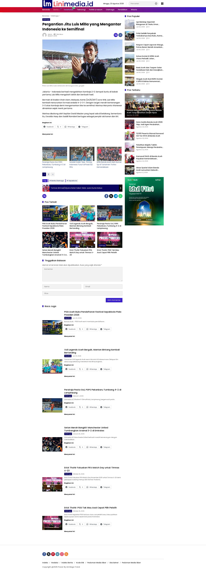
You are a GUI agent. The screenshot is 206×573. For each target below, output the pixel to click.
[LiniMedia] (67, 3)
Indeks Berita (67, 562)
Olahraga (46, 19)
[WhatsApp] (120, 196)
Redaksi (54, 562)
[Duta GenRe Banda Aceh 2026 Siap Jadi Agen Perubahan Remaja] (129, 124)
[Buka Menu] (162, 3)
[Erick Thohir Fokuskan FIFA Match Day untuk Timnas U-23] (82, 240)
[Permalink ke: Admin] (45, 35)
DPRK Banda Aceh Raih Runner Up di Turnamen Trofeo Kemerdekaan (109, 164)
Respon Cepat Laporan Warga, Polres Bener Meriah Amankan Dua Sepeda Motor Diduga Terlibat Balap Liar (149, 46)
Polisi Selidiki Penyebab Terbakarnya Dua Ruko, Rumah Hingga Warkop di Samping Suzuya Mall (149, 34)
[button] (156, 3)
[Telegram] (116, 196)
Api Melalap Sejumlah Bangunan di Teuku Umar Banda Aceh (147, 23)
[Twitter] (111, 196)
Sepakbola (73, 181)
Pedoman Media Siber (96, 562)
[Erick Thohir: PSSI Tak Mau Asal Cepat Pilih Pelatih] (109, 240)
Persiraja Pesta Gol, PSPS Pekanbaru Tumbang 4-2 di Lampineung (53, 164)
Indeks (45, 562)
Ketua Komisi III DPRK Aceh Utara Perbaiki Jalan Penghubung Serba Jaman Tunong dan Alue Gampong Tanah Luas (148, 57)
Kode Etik (80, 562)
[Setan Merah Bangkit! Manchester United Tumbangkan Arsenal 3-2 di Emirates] (55, 240)
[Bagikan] (120, 35)
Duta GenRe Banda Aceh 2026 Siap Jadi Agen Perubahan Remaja (149, 123)
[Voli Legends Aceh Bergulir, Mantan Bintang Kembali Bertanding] (82, 213)
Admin (50, 34)
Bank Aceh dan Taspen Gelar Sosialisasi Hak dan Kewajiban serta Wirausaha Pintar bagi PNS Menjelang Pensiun (149, 69)
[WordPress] (57, 554)
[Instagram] (62, 554)
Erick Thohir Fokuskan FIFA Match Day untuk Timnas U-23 (82, 252)
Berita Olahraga (57, 181)
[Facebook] (106, 196)
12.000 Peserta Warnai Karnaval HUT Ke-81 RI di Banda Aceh (150, 135)
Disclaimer (114, 562)
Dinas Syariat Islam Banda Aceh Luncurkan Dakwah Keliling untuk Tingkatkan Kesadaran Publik (147, 169)
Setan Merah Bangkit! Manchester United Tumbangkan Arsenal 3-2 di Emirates (54, 252)
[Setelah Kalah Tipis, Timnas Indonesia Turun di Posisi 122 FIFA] (82, 154)
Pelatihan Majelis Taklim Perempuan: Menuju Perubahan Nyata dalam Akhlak (149, 146)
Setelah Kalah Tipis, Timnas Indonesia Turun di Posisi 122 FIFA (81, 164)
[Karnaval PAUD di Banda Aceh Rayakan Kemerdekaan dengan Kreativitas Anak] (129, 158)
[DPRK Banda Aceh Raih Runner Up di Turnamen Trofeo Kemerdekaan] (109, 154)
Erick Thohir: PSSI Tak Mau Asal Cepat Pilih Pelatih (108, 251)
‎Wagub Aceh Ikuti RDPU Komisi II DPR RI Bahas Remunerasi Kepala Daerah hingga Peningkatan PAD (149, 80)
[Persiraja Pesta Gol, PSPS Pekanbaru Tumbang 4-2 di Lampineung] (54, 154)
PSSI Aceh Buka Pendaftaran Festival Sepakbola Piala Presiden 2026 (54, 226)
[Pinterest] (53, 554)
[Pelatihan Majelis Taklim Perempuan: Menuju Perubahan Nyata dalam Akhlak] (129, 147)
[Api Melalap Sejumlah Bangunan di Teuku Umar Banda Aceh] (129, 24)
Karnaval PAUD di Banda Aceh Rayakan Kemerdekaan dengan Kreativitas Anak (149, 157)
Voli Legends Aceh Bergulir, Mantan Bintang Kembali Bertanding (81, 226)
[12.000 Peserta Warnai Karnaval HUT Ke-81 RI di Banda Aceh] (129, 135)
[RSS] (66, 554)
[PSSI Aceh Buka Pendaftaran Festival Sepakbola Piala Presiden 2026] (55, 213)
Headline (47, 219)
